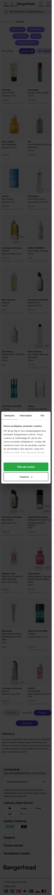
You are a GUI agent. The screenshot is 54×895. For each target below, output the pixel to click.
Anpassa (24, 476)
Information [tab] (26, 415)
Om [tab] (42, 415)
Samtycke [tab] (9, 415)
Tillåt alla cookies (26, 467)
